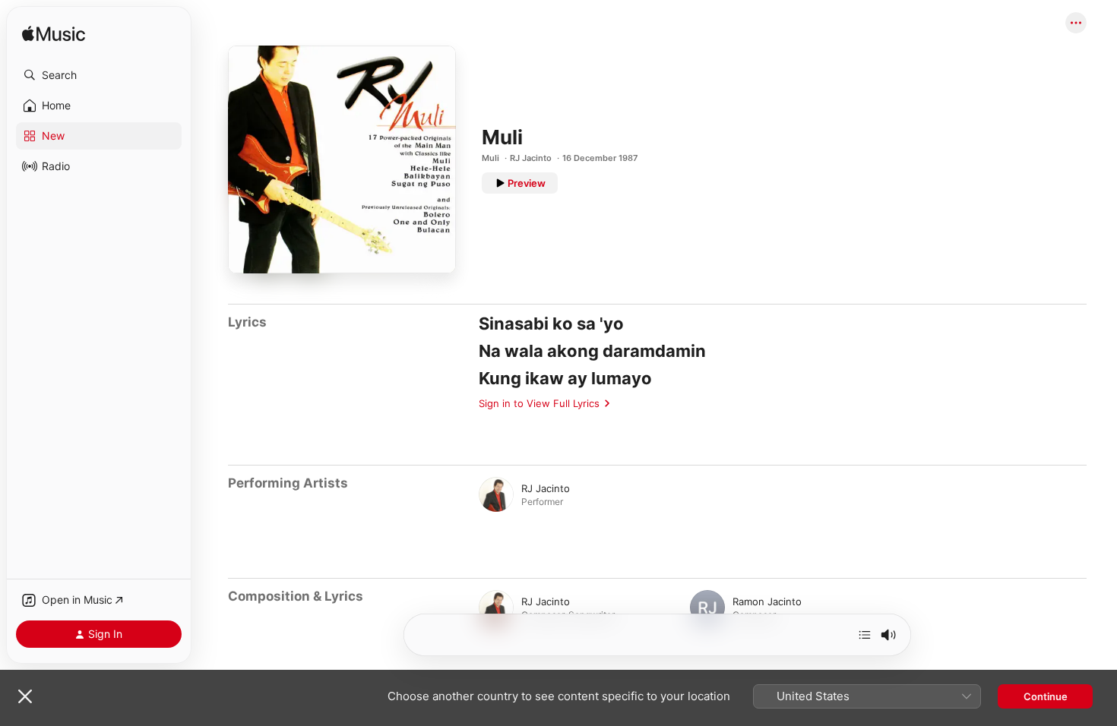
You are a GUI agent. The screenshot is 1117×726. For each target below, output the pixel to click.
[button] (99, 75)
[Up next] (865, 635)
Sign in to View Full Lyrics (539, 403)
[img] (53, 34)
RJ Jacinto (531, 158)
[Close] (25, 696)
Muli (490, 158)
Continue (1046, 696)
